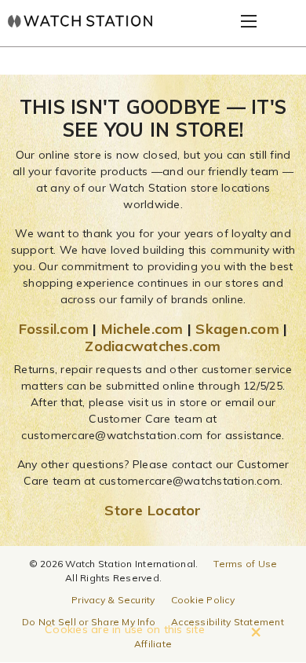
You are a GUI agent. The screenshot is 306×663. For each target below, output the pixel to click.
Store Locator (152, 510)
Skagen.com (237, 329)
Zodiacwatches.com (152, 346)
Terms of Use (245, 564)
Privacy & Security (113, 600)
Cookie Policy (203, 600)
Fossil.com (54, 329)
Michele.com (142, 329)
